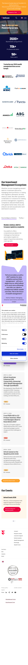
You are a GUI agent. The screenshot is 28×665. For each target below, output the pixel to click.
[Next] (25, 218)
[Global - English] (21, 18)
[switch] (24, 334)
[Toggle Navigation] (25, 18)
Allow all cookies (14, 353)
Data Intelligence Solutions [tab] (9, 218)
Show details (20, 349)
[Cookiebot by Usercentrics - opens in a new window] (20, 305)
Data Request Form (10, 602)
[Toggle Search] (16, 18)
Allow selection (14, 358)
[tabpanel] (14, 243)
